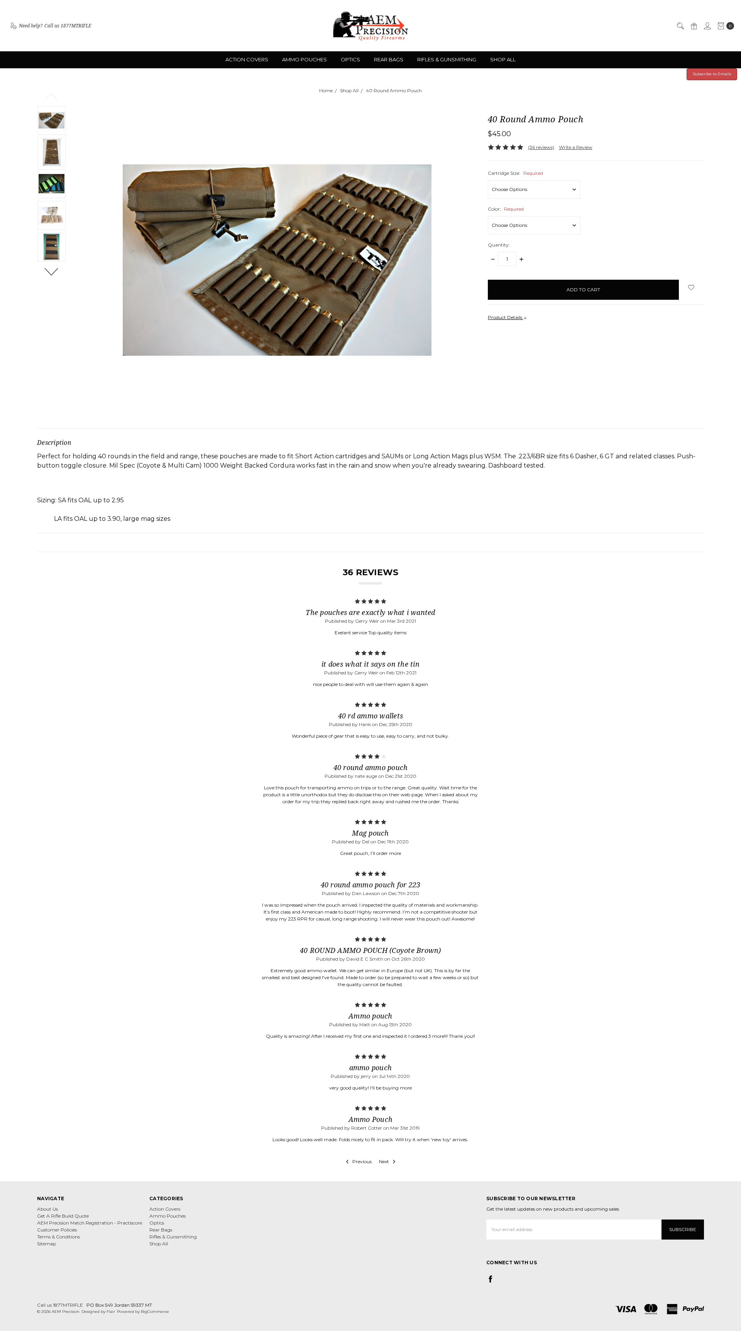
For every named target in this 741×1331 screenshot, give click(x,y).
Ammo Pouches (304, 59)
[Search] (680, 26)
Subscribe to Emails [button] (712, 73)
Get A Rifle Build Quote (63, 1216)
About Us (47, 1209)
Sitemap (46, 1244)
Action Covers (246, 59)
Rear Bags (388, 59)
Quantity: (499, 245)
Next (51, 271)
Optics (350, 59)
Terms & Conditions (58, 1237)
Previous (51, 96)
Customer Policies (57, 1230)
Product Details (505, 317)
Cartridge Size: (515, 173)
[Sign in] (707, 26)
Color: (506, 209)
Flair (111, 1311)
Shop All (503, 59)
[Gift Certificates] (693, 26)
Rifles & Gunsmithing (446, 59)
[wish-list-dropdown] (691, 287)
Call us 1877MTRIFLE (60, 1305)
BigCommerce (155, 1311)
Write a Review (575, 147)
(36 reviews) (541, 147)
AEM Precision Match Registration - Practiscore (89, 1223)
